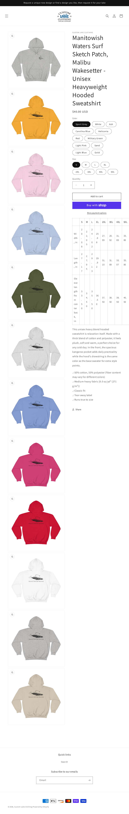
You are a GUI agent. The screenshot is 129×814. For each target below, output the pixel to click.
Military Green (95, 138)
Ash (111, 124)
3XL (89, 171)
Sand (97, 145)
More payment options (97, 213)
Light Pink (81, 145)
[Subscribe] (89, 780)
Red (78, 138)
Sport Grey (81, 124)
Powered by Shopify (41, 807)
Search (64, 761)
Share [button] (78, 409)
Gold (97, 152)
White (98, 124)
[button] (6, 16)
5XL (113, 171)
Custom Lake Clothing (23, 807)
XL (105, 164)
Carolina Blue (83, 131)
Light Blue (81, 152)
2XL (77, 171)
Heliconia (103, 131)
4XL (101, 171)
